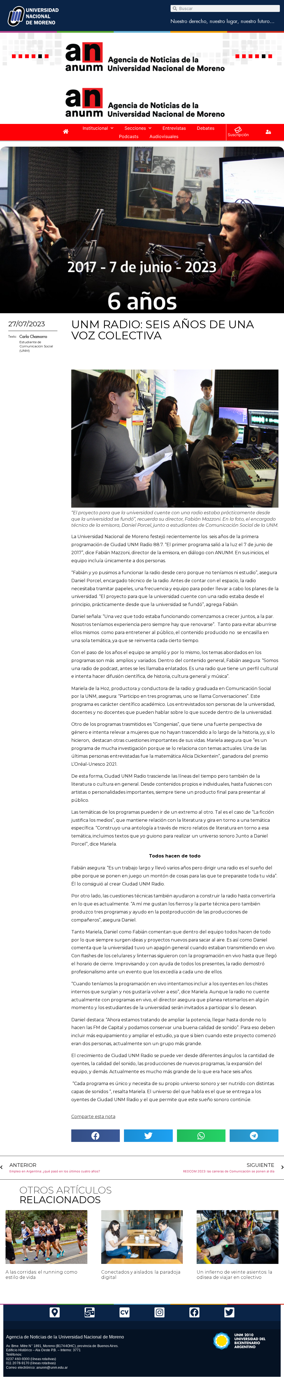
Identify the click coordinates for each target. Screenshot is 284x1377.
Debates (205, 128)
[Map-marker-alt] (55, 1312)
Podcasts (128, 136)
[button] (95, 1135)
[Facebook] (194, 1312)
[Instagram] (159, 1312)
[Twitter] (229, 1312)
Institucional (95, 128)
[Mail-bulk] (90, 1312)
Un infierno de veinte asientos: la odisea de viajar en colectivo (234, 1274)
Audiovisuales (163, 136)
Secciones (135, 128)
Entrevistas (174, 128)
